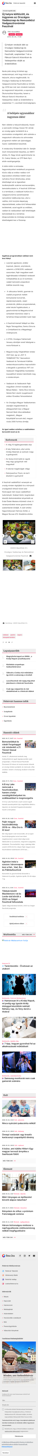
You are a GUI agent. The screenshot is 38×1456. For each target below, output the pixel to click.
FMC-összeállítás (14, 32)
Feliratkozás (19, 1436)
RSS (5, 1322)
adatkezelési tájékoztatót (12, 1431)
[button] (19, 538)
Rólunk (6, 1297)
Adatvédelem (8, 1313)
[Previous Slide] (2, 536)
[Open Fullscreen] (32, 542)
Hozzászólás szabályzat (12, 1318)
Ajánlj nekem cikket (16, 923)
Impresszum (8, 1305)
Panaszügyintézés (10, 1326)
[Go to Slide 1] (13, 565)
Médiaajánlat (8, 1309)
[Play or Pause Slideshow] (5, 542)
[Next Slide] (35, 536)
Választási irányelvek (11, 1330)
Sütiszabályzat (7, 1447)
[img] (7, 3)
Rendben (6, 1453)
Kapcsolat (7, 1301)
